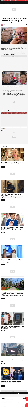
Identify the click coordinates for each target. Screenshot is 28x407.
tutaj (17, 56)
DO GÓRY (24, 398)
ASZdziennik (2, 0)
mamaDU (10, 0)
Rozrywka (16, 0)
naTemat (4, 0)
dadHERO (13, 0)
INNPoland (7, 0)
